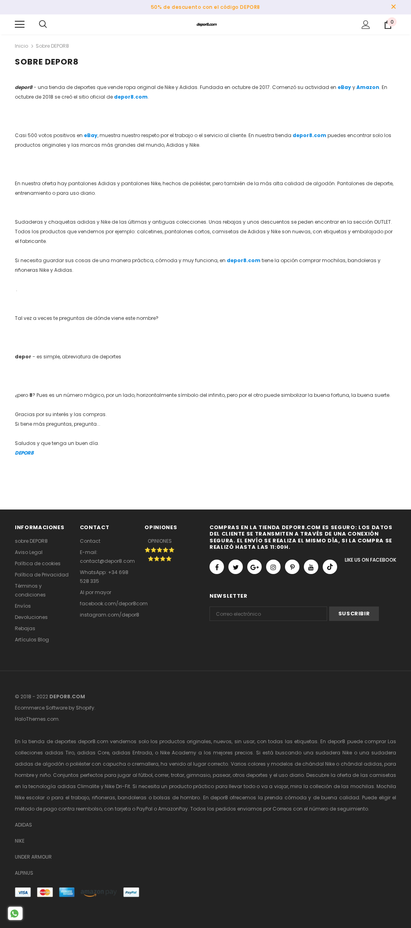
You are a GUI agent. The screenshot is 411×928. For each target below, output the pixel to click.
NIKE (19, 840)
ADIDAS (23, 824)
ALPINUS (24, 872)
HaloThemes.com (37, 719)
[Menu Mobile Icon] (19, 24)
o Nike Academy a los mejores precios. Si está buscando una (235, 752)
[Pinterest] (292, 567)
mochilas (362, 786)
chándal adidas (361, 763)
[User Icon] (366, 24)
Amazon (367, 87)
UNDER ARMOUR (33, 856)
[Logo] (207, 24)
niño (45, 775)
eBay (344, 87)
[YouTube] (311, 567)
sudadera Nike (333, 752)
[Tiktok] (330, 567)
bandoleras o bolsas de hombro (159, 797)
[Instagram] (273, 567)
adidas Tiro (59, 752)
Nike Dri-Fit (117, 786)
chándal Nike (318, 763)
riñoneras (103, 797)
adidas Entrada (132, 752)
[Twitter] (235, 567)
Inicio (21, 45)
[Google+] (254, 567)
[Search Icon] (43, 24)
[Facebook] (217, 567)
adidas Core (93, 752)
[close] (393, 7)
